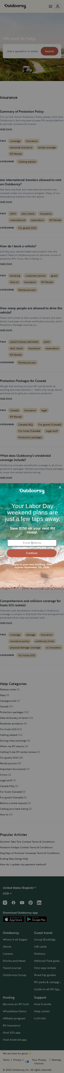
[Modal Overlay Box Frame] (32, 536)
